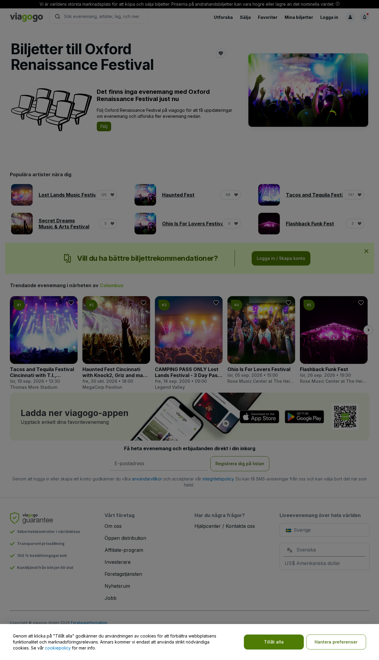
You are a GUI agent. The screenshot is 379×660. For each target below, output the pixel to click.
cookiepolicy (58, 647)
